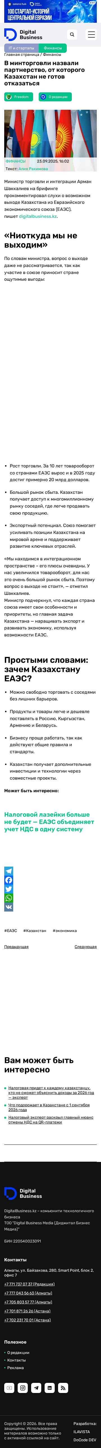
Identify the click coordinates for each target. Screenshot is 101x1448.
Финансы (53, 48)
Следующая (86, 946)
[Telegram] (50, 871)
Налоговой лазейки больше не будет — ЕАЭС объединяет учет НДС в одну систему (49, 822)
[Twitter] (50, 889)
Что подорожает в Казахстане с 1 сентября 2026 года (49, 1107)
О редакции (18, 1352)
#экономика (65, 930)
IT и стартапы (21, 48)
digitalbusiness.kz (38, 216)
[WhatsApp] (50, 898)
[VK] (50, 907)
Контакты (16, 1360)
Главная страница (21, 54)
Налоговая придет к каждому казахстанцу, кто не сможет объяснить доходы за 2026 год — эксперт (51, 1093)
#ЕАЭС (10, 930)
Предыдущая (16, 946)
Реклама (15, 1367)
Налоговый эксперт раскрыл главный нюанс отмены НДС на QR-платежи (50, 1120)
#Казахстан (34, 930)
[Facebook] (50, 880)
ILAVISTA (82, 1431)
